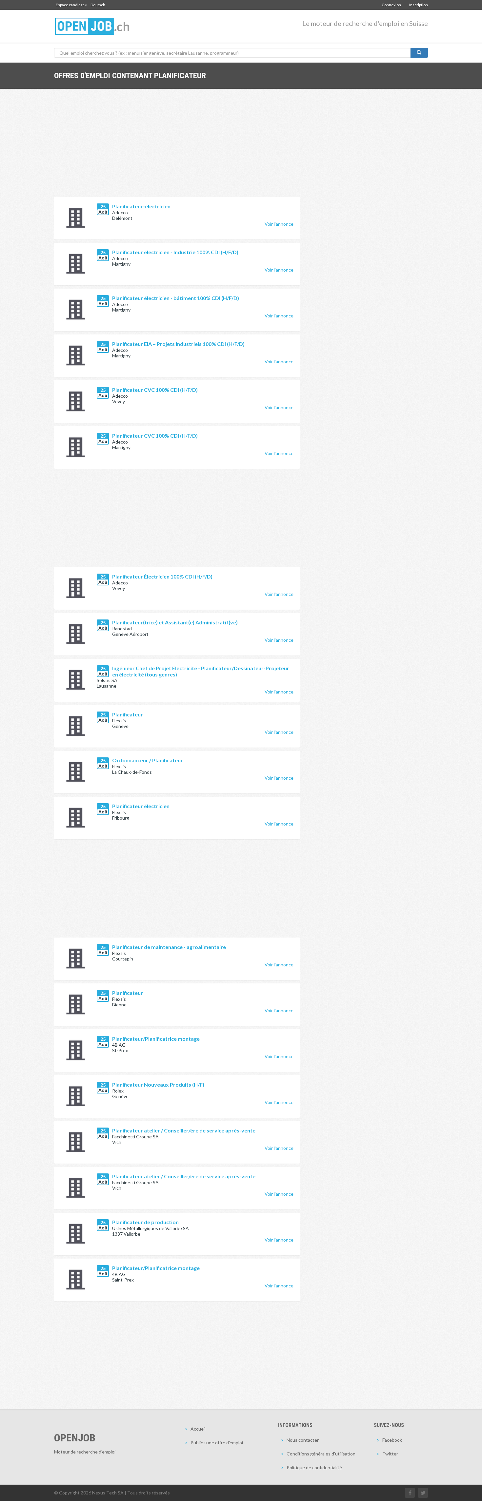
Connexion (391, 4)
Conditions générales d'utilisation (321, 1453)
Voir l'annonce (279, 224)
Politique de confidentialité (314, 1467)
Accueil (198, 1429)
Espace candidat (70, 4)
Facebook (392, 1440)
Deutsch (97, 4)
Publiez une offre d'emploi (217, 1442)
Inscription (418, 4)
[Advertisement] (177, 148)
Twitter (390, 1453)
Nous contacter (303, 1440)
